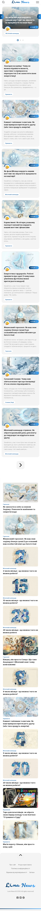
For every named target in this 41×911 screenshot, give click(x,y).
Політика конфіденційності (20, 868)
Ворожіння (6, 810)
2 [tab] (20, 40)
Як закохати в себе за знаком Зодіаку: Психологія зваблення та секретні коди (19, 509)
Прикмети (8, 94)
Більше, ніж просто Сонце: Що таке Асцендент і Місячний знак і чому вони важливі (20, 662)
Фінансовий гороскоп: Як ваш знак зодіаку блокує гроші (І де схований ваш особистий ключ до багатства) (20, 541)
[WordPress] (20, 898)
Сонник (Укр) (9, 402)
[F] (17, 898)
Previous (2, 16)
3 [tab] (22, 40)
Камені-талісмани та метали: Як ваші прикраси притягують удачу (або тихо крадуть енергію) (19, 124)
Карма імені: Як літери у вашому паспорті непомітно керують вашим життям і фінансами (19, 224)
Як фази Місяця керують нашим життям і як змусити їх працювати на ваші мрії (17, 9)
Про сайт (12, 865)
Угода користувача (25, 865)
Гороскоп (8, 351)
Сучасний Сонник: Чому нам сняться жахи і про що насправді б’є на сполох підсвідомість (19, 381)
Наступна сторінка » (20, 465)
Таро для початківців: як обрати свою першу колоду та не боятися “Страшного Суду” (19, 814)
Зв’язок (32, 872)
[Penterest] (23, 898)
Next (39, 16)
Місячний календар (12, 33)
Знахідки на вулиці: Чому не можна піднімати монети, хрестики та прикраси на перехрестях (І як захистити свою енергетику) (20, 71)
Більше (33, 27)
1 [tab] (18, 40)
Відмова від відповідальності (16, 872)
